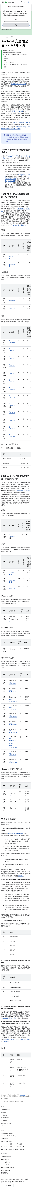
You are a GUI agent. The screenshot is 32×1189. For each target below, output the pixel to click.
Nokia (28, 1039)
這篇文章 (20, 876)
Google (6, 1039)
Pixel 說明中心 (5, 1159)
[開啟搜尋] (21, 2)
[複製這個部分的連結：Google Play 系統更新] (20, 444)
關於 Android (5, 1179)
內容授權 (22, 1095)
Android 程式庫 (5, 1109)
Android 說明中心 (6, 1156)
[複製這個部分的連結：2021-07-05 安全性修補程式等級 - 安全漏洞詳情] (19, 479)
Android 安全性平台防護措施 (21, 123)
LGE (17, 1039)
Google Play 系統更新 (19, 225)
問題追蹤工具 (5, 1173)
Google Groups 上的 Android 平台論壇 (11, 1144)
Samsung (6, 1041)
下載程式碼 (4, 1115)
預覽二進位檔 (5, 1118)
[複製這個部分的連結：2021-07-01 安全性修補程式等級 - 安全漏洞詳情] (19, 197)
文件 (7, 37)
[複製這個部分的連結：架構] (6, 230)
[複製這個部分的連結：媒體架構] (10, 272)
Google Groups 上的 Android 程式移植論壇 (12, 1149)
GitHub (3, 1126)
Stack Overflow (5, 1170)
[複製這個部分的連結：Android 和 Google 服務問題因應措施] (9, 153)
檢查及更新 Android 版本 (18, 84)
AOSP (2, 37)
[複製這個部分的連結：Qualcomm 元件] (15, 658)
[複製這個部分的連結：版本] (7, 1049)
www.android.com (6, 1165)
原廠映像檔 (4, 1120)
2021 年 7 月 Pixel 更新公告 (19, 135)
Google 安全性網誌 (6, 1141)
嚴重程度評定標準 (17, 111)
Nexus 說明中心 (5, 1162)
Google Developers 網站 (8, 1018)
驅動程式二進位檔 (6, 1123)
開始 (16, 25)
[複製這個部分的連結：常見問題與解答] (17, 819)
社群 (11, 1179)
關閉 (16, 20)
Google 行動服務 (10, 181)
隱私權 (27, 1179)
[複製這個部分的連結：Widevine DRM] (14, 628)
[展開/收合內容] (13, 51)
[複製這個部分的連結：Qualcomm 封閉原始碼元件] (24, 769)
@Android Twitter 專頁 (7, 1133)
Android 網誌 (4, 1138)
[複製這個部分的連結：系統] (6, 316)
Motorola (23, 1039)
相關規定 (3, 1112)
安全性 (12, 37)
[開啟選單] (2, 2)
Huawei (12, 1039)
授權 (22, 1179)
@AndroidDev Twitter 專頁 (8, 1136)
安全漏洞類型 (21, 209)
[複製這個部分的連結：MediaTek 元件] (14, 596)
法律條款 (16, 1179)
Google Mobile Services (7, 1167)
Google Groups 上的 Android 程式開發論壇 (12, 1146)
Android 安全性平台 (13, 156)
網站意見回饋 (6, 1182)
